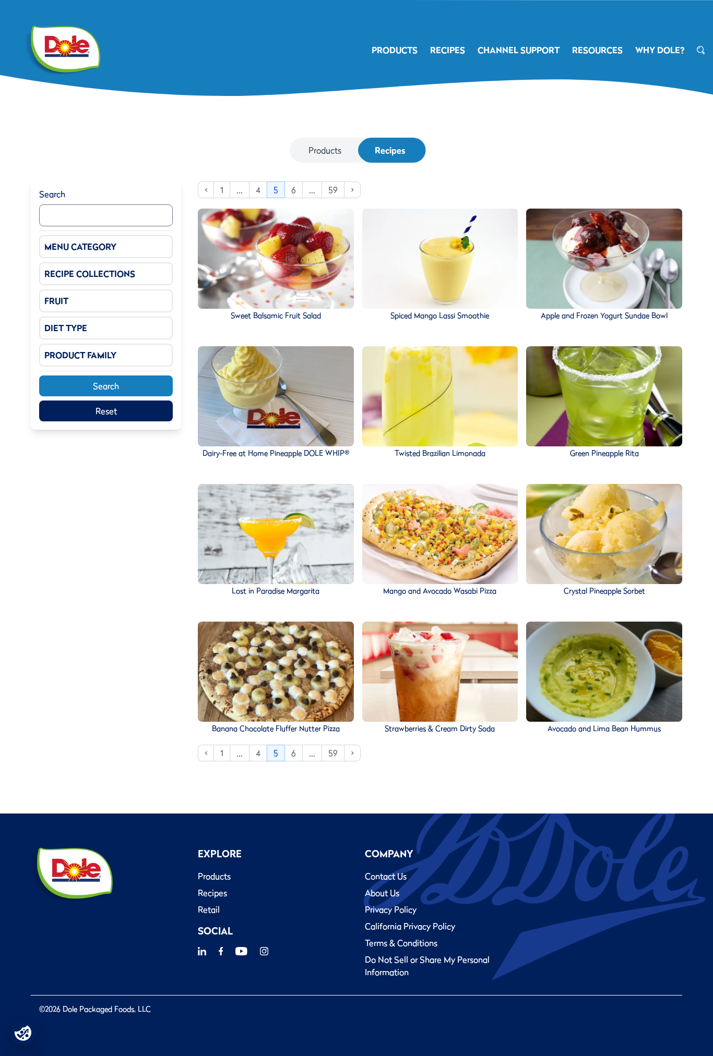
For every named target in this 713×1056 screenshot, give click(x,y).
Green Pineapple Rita (604, 453)
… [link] (239, 190)
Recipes (390, 150)
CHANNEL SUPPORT (519, 50)
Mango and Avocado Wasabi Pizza (439, 591)
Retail (209, 909)
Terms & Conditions (401, 943)
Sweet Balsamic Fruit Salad (276, 315)
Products (324, 150)
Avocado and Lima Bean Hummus (604, 728)
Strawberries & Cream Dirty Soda (440, 728)
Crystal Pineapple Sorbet (604, 591)
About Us (382, 893)
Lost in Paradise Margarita (275, 591)
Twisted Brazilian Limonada (440, 453)
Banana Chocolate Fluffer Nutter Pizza (276, 728)
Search (52, 194)
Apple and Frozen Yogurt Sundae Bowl (604, 315)
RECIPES (447, 50)
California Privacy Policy (410, 926)
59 (333, 190)
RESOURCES (597, 50)
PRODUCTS (395, 50)
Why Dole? (659, 50)
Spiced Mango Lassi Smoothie (439, 315)
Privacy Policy (391, 909)
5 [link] (276, 190)
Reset (106, 411)
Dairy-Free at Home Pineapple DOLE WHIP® (276, 453)
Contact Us (386, 876)
